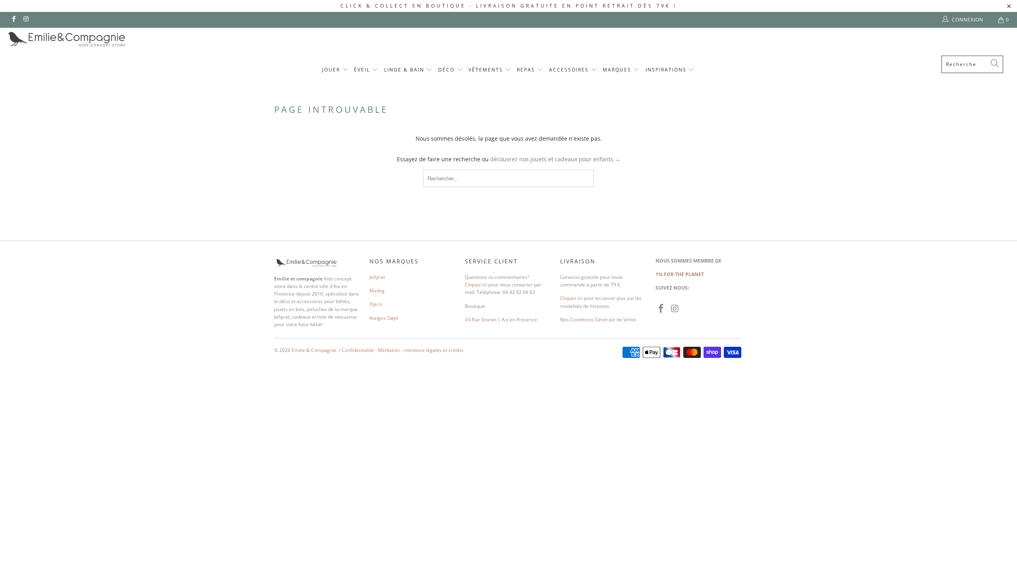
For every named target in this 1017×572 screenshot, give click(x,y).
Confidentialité (358, 350)
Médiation (389, 350)
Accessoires (570, 69)
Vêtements (486, 69)
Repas (527, 69)
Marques (618, 69)
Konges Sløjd (383, 318)
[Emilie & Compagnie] (87, 39)
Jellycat (377, 277)
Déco (447, 69)
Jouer (332, 69)
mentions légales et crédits (434, 350)
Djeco (375, 304)
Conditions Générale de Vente (603, 319)
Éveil (363, 69)
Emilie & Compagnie (314, 350)
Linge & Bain (405, 69)
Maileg (377, 290)
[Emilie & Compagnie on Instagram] (25, 19)
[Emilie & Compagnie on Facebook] (13, 19)
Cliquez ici (476, 284)
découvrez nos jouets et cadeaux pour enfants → (555, 159)
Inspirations (667, 69)
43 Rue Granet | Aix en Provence (501, 319)
